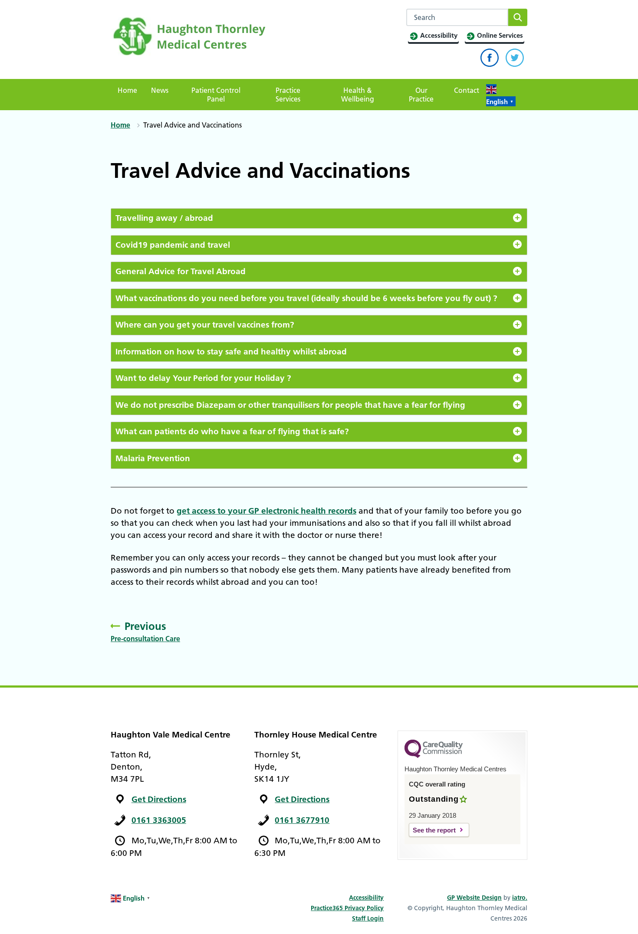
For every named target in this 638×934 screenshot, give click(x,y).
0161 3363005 (159, 820)
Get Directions (159, 799)
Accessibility (366, 897)
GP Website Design (474, 897)
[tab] (319, 218)
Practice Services (288, 94)
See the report (434, 830)
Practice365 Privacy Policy (347, 908)
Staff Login (368, 918)
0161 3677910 (302, 820)
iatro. (519, 897)
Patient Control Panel (215, 94)
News (159, 90)
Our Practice (421, 94)
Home (127, 90)
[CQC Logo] (434, 755)
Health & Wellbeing (357, 94)
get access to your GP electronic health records (266, 511)
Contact (466, 90)
